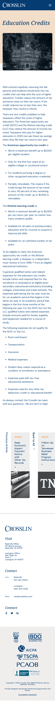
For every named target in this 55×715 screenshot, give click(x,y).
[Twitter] (12, 613)
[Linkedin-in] (17, 613)
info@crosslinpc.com (23, 596)
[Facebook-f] (6, 613)
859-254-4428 (21, 589)
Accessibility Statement (27, 695)
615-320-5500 (21, 580)
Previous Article (7, 442)
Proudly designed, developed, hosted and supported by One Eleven (27, 689)
